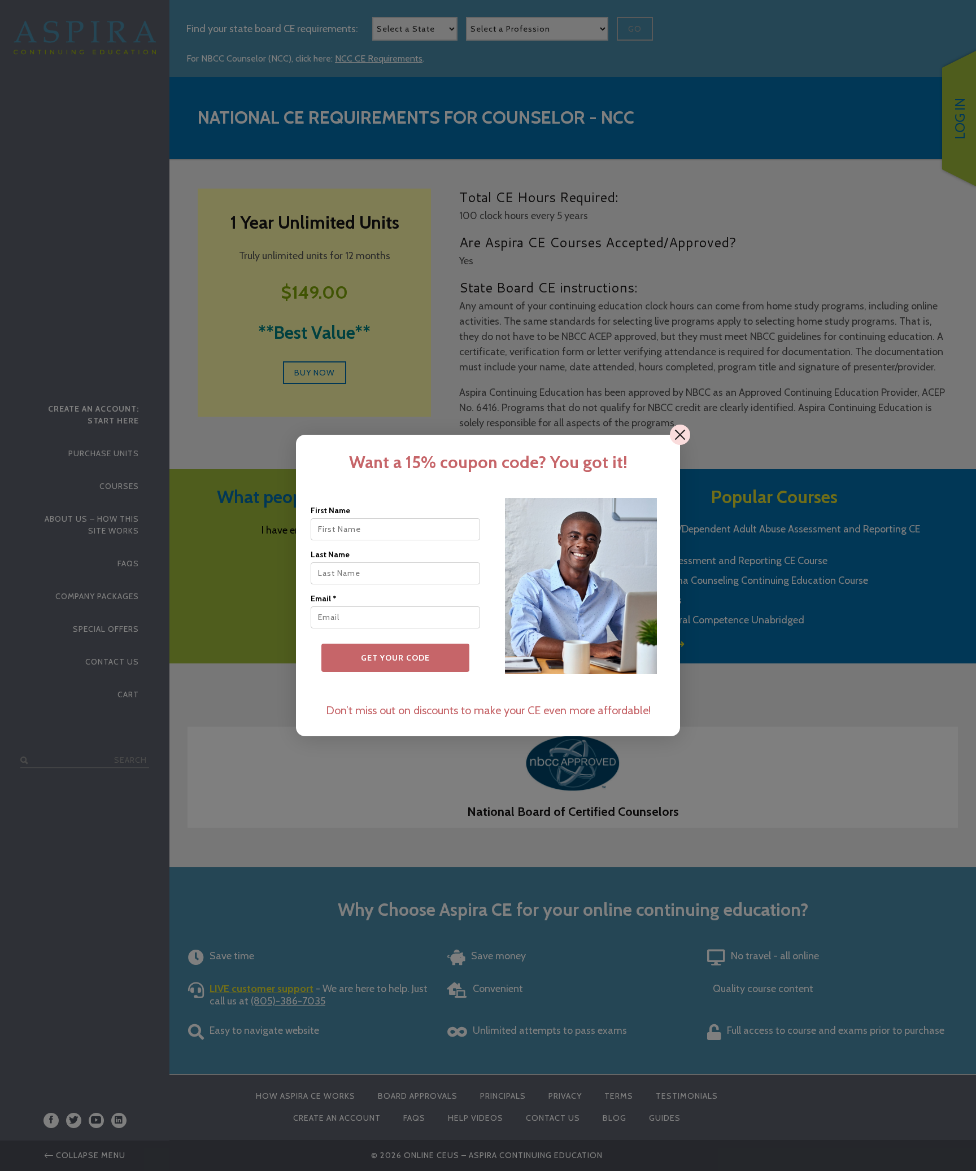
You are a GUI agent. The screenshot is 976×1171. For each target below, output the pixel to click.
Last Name (330, 554)
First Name (330, 510)
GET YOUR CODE (395, 658)
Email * (324, 598)
